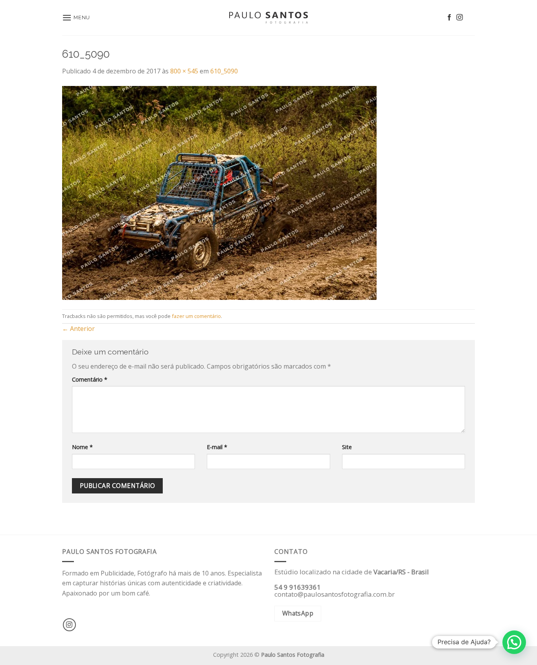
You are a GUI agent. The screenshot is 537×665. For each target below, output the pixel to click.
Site (347, 447)
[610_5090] (219, 192)
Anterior (78, 328)
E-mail (217, 447)
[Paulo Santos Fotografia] (268, 18)
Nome (82, 447)
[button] (514, 642)
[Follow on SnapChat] (470, 17)
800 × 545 (184, 71)
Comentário (89, 379)
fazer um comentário (196, 316)
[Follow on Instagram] (459, 17)
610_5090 (224, 71)
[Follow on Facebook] (449, 17)
